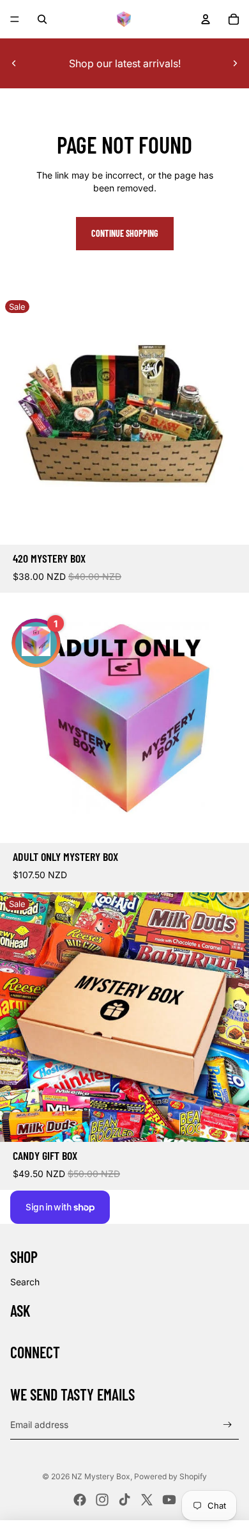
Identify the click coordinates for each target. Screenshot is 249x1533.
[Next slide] (235, 63)
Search (25, 1281)
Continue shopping (124, 233)
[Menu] (14, 19)
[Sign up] (227, 1425)
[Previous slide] (14, 63)
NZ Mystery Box (101, 1476)
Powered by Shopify (170, 1476)
